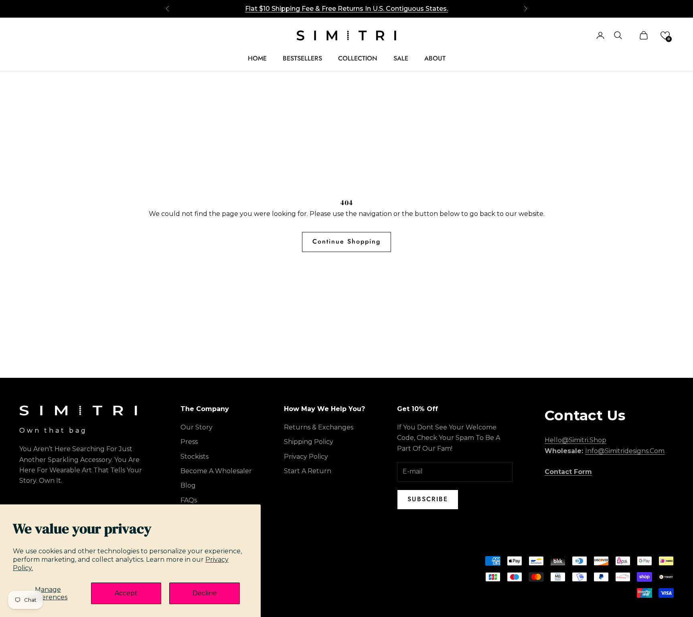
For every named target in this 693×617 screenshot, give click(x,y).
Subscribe (427, 499)
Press (189, 442)
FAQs (188, 500)
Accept (126, 593)
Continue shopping (346, 241)
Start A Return (307, 471)
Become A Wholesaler (216, 471)
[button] (665, 35)
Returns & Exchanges (318, 427)
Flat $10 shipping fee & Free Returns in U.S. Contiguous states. (346, 8)
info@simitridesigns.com (625, 451)
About (435, 58)
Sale (400, 58)
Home (257, 58)
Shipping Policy (308, 442)
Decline (204, 593)
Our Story (196, 427)
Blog (188, 485)
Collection (357, 58)
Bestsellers (302, 58)
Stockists (194, 456)
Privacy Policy (306, 456)
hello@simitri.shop (575, 440)
